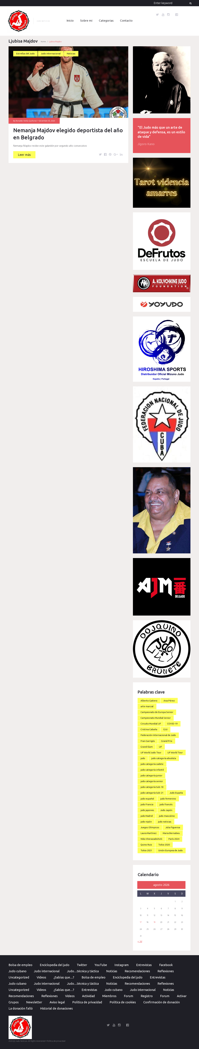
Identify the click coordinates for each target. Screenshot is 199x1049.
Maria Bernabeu (171, 833)
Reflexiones (165, 971)
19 (154, 922)
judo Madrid (147, 816)
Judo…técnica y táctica (83, 971)
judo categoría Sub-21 (152, 792)
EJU (165, 729)
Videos (41, 977)
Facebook (166, 965)
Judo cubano (17, 971)
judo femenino (168, 798)
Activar (182, 996)
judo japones (147, 810)
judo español (147, 798)
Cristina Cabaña (149, 729)
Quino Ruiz (146, 844)
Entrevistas (144, 965)
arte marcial (147, 706)
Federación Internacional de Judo (158, 735)
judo (143, 758)
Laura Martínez (149, 833)
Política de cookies (123, 1002)
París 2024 (173, 839)
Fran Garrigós (148, 741)
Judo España (176, 792)
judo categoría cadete (152, 764)
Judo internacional (51, 53)
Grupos (14, 1002)
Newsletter (34, 1002)
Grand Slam (147, 746)
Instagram (121, 965)
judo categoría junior (151, 775)
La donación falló (21, 1008)
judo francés (166, 804)
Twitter (82, 965)
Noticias (71, 53)
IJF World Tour (175, 752)
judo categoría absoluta (163, 758)
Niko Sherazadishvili (151, 839)
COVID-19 (172, 723)
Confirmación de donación (161, 1002)
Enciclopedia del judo (54, 965)
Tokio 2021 (146, 850)
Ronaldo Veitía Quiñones (26, 121)
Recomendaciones (137, 971)
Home (43, 41)
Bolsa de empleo (20, 965)
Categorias (106, 21)
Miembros (109, 996)
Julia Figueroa (172, 827)
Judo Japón (166, 810)
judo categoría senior (152, 781)
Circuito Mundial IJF (151, 723)
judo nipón (146, 821)
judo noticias (164, 821)
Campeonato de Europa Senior (157, 712)
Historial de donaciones (56, 1008)
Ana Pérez (169, 700)
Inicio (70, 21)
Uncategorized (19, 977)
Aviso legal (57, 1002)
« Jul (140, 941)
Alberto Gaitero (149, 700)
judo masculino (167, 816)
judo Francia (147, 804)
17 (140, 922)
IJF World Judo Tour (151, 752)
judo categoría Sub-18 (152, 787)
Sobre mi (86, 21)
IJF (160, 746)
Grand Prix (166, 741)
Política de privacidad (87, 1002)
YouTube (101, 965)
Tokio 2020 (164, 844)
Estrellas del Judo (25, 53)
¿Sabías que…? (64, 977)
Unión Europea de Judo (170, 850)
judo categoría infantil (152, 769)
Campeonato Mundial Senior (156, 718)
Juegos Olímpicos (150, 827)
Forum (128, 996)
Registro (147, 996)
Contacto (126, 21)
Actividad (88, 996)
